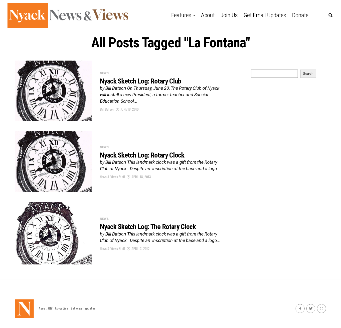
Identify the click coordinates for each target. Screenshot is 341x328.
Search (308, 74)
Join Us (229, 15)
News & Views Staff (112, 176)
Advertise (61, 308)
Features (181, 15)
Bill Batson (107, 109)
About (208, 15)
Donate (300, 15)
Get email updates (265, 15)
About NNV (45, 308)
